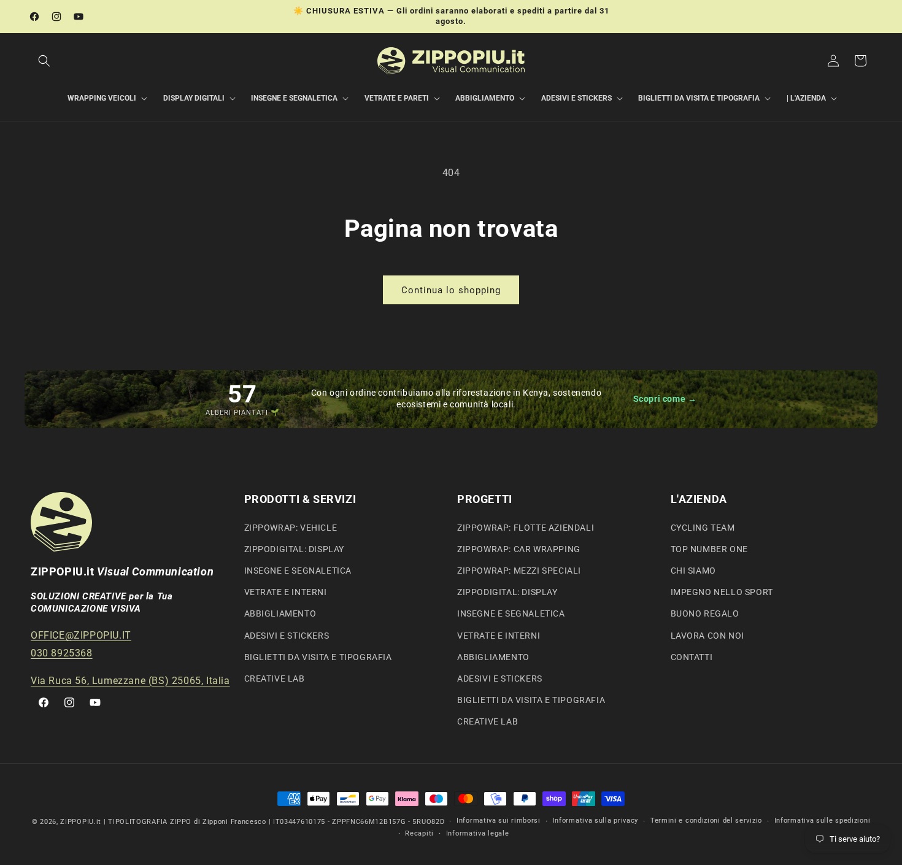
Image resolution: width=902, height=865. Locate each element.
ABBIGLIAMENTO (280, 613)
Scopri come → (665, 399)
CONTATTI (692, 656)
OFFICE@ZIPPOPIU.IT (81, 634)
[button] (44, 60)
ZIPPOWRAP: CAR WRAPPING (518, 548)
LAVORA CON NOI (707, 635)
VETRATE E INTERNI (285, 592)
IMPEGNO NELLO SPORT (722, 592)
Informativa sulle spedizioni (822, 821)
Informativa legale (477, 833)
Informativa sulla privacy (596, 821)
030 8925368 (62, 652)
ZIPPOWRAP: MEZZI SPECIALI (519, 570)
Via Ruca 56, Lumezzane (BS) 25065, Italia (130, 680)
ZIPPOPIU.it (80, 822)
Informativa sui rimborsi (499, 821)
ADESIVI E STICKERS (287, 635)
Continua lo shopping (451, 290)
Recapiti (419, 833)
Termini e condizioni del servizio (706, 821)
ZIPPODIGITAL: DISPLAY (294, 548)
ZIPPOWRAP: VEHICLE (290, 527)
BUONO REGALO (705, 613)
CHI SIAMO (693, 570)
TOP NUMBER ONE (709, 548)
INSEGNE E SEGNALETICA (298, 570)
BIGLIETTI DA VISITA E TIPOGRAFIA (318, 656)
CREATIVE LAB (274, 678)
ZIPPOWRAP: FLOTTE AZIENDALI (525, 527)
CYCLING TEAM (703, 527)
